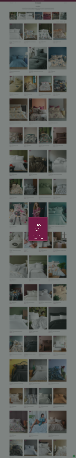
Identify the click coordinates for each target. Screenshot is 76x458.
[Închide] (46, 218)
